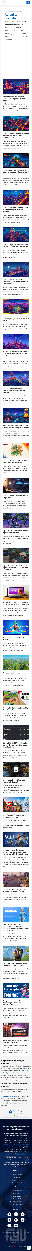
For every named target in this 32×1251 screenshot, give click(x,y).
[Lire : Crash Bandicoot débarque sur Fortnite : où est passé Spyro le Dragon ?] (16, 86)
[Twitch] (16, 1220)
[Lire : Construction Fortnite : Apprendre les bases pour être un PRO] (16, 1030)
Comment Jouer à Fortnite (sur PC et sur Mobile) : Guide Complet (16, 964)
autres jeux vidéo (21, 1154)
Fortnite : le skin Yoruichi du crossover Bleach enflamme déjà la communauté (15, 282)
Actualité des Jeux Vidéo (11, 11)
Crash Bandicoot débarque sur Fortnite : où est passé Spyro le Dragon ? (14, 99)
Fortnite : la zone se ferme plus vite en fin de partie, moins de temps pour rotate (16, 319)
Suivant (16, 1116)
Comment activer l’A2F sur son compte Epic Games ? (14, 781)
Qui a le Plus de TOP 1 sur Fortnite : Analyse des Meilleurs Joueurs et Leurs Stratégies (15, 745)
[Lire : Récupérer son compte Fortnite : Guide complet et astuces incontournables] (16, 990)
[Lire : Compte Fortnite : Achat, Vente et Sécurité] (16, 627)
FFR (5, 11)
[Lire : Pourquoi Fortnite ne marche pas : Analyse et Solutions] (16, 662)
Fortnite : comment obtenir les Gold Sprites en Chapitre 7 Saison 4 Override (15, 210)
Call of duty (20, 1144)
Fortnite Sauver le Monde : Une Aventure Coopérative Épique (14, 890)
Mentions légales (15, 1239)
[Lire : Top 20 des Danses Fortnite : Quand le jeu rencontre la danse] (16, 520)
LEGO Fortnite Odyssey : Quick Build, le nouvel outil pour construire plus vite (16, 173)
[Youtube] (9, 1220)
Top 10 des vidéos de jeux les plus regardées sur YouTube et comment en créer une (15, 568)
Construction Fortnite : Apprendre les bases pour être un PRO (16, 1041)
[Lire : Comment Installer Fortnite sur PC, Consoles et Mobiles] (16, 697)
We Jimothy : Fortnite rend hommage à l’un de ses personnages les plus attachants (16, 353)
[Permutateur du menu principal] (28, 2)
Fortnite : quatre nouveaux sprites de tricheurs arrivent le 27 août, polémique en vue (16, 136)
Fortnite (5, 1144)
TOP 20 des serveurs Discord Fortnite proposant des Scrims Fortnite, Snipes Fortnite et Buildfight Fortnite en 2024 (16, 927)
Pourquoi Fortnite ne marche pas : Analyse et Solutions (15, 674)
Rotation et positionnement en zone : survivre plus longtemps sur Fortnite (16, 426)
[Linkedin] (9, 1225)
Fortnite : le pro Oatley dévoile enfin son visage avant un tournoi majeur (15, 246)
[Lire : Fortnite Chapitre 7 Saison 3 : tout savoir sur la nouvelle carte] (16, 450)
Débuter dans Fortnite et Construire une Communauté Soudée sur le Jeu (16, 604)
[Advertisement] (16, 58)
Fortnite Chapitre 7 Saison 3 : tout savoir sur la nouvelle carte (15, 461)
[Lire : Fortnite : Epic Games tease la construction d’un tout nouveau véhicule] (16, 378)
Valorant (14, 1144)
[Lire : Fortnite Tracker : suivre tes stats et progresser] (16, 485)
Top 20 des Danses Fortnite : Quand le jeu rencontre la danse (15, 532)
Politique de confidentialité (13, 1241)
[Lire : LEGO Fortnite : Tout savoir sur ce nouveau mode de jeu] (16, 804)
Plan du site (24, 1239)
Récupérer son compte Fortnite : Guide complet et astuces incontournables (14, 1003)
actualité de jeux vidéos (9, 1096)
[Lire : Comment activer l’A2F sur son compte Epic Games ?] (16, 769)
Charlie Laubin (22, 1235)
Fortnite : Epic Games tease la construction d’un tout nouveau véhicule (14, 390)
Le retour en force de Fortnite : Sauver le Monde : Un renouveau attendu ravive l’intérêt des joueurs (15, 852)
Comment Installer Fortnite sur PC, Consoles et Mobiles (15, 709)
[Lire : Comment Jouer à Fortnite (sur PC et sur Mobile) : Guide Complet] (16, 953)
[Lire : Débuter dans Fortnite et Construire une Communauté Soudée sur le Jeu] (16, 592)
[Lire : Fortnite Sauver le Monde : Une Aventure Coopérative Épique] (16, 879)
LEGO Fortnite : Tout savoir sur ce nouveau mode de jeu (14, 816)
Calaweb (18, 1237)
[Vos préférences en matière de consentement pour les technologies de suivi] (29, 1248)
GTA (9, 1144)
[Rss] (16, 1225)
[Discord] (23, 1220)
